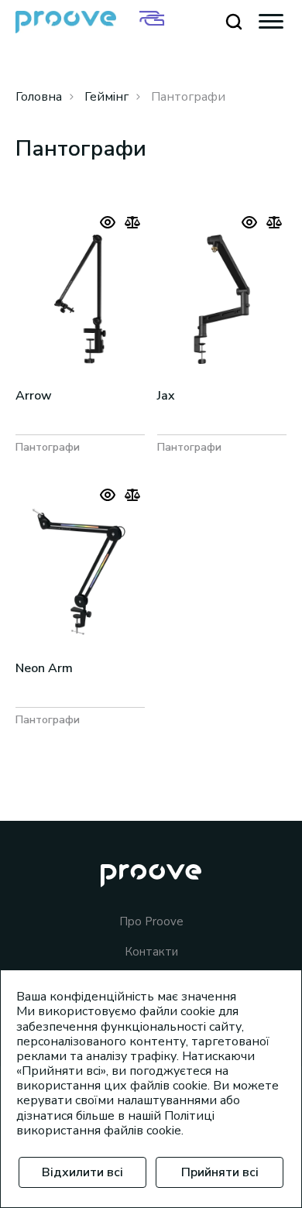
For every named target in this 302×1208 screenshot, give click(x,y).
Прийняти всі (220, 1172)
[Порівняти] (132, 222)
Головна (38, 96)
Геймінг (106, 96)
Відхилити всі (82, 1172)
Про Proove (151, 922)
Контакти (151, 952)
